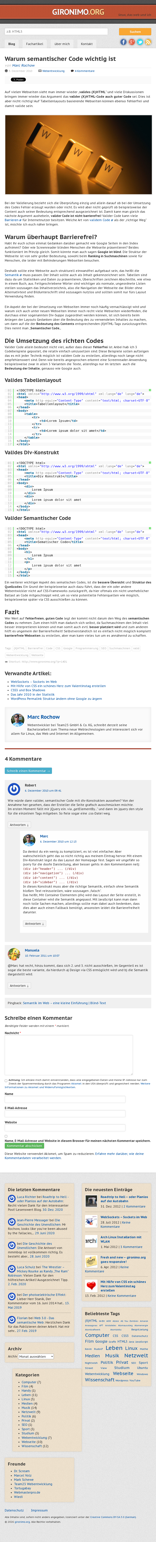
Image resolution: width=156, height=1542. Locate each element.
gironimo (78, 12)
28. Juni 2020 (39, 1256)
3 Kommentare (131, 1247)
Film (89, 1341)
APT (101, 1325)
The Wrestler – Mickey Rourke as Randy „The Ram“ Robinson (38, 1271)
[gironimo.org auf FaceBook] (123, 42)
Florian (22, 1318)
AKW (108, 1321)
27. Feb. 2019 (27, 1331)
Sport (143, 1363)
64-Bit (102, 1321)
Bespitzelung (139, 1329)
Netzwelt (136, 1355)
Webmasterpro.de (27, 1492)
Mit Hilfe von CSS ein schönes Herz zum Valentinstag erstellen (58, 686)
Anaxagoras (91, 1325)
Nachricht (13, 1033)
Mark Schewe (24, 1480)
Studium (122, 1367)
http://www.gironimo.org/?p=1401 (44, 661)
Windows (142, 1374)
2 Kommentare (134, 1206)
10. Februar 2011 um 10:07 (42, 955)
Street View (96, 1368)
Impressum (39, 1510)
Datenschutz (140, 1336)
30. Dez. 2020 (53, 1210)
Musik (112, 1355)
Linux (131, 1348)
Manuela (32, 950)
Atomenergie (141, 1325)
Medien (92, 1355)
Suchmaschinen (119, 648)
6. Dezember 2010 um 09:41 (43, 790)
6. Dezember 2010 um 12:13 (58, 841)
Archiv (12, 1356)
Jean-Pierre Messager (33, 1220)
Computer (97, 1335)
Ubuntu (142, 1368)
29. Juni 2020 (45, 1233)
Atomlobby (116, 1329)
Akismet (76, 1083)
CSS (58, 648)
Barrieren (11, 220)
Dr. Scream (22, 1471)
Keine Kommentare (122, 1296)
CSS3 (125, 1336)
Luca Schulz (26, 1267)
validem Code (100, 220)
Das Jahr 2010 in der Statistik (33, 694)
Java (131, 1341)
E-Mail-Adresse (16, 1108)
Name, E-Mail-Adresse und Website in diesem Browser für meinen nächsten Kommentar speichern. (78, 1141)
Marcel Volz (23, 1475)
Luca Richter (26, 1197)
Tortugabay (22, 1488)
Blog (11, 44)
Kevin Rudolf (94, 1349)
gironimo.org (22, 1521)
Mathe (144, 1349)
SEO (103, 648)
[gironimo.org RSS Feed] (148, 42)
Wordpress (121, 1380)
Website (11, 1122)
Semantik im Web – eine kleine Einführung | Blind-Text (64, 1003)
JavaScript (141, 1341)
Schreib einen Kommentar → (28, 771)
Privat (122, 1362)
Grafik (112, 1341)
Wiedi (18, 1497)
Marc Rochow (23, 65)
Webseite (37, 655)
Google (67, 648)
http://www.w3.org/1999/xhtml (68, 394)
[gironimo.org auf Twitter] (140, 42)
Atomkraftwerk (92, 1329)
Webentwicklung (53, 71)
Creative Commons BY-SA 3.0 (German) (113, 1517)
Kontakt (87, 44)
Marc (44, 836)
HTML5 (122, 1341)
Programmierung (87, 648)
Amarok (144, 1321)
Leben (114, 1347)
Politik (107, 1362)
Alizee (116, 1321)
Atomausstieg (125, 1325)
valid (136, 648)
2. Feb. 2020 (17, 1284)
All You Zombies (129, 1321)
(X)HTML (19, 648)
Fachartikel (34, 44)
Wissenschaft (100, 1380)
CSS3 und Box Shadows (28, 690)
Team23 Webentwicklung (33, 1484)
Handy (26, 1390)
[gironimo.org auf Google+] (132, 42)
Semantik (12, 275)
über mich (62, 44)
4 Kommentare (85, 71)
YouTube (134, 1380)
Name (9, 1094)
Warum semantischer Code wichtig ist (60, 59)
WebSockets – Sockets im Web (34, 682)
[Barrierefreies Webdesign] (79, 154)
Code (49, 648)
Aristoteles (110, 1325)
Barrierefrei (35, 648)
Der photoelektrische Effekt (44, 1295)
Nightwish (91, 1363)
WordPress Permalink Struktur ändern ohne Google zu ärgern (56, 699)
